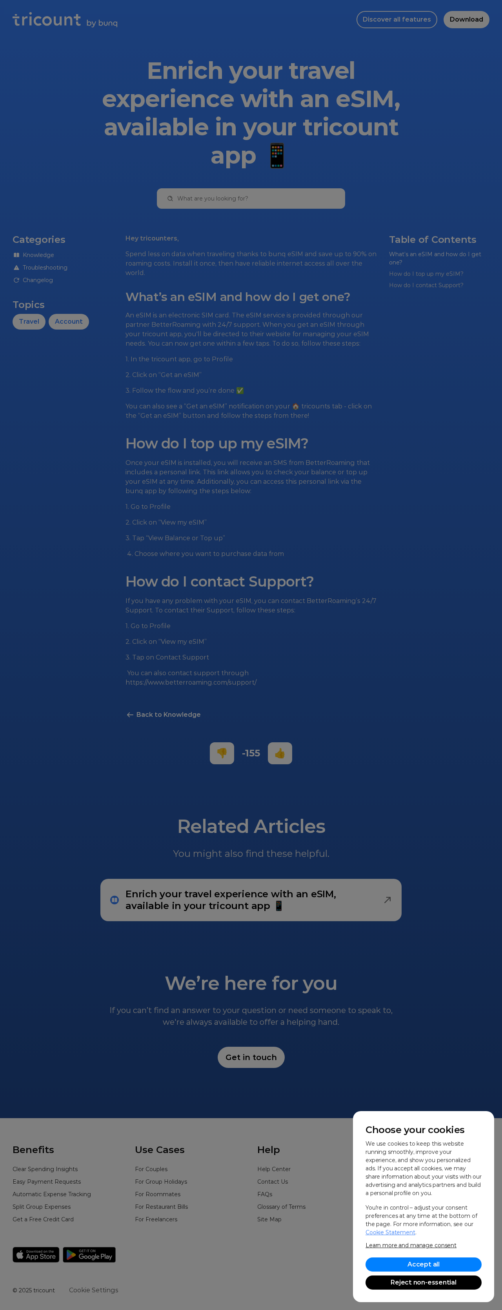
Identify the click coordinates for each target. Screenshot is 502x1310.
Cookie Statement (390, 1232)
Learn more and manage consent (411, 1245)
